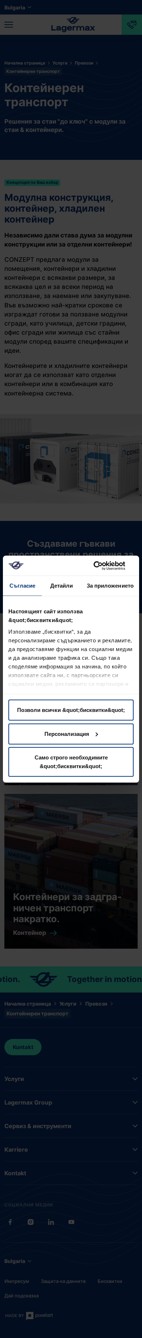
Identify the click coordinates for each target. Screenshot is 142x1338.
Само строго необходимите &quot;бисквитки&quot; (71, 761)
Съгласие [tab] (22, 586)
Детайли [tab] (61, 586)
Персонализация (66, 733)
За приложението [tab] (110, 586)
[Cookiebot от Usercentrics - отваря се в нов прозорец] (102, 565)
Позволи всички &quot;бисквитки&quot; (71, 710)
